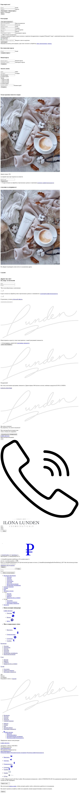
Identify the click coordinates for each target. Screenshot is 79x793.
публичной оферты (17, 299)
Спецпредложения (9, 586)
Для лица (9, 577)
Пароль (17, 9)
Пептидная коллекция (12, 584)
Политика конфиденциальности (15, 737)
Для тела (9, 578)
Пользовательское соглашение (15, 736)
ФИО (16, 71)
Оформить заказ (5, 564)
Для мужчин (10, 581)
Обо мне (9, 593)
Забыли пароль (12, 11)
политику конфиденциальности (45, 182)
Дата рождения (19, 29)
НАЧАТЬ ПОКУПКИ (6, 388)
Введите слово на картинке (22, 40)
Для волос (9, 579)
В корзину (12, 564)
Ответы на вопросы (12, 602)
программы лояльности (23, 343)
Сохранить (3, 64)
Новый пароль (19, 60)
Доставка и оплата (8, 591)
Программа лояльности (13, 603)
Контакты (6, 604)
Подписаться (4, 181)
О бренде (9, 595)
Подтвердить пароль (20, 33)
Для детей (9, 582)
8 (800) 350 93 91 (5, 436)
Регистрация (4, 11)
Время (2, 78)
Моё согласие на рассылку (9, 34)
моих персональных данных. (44, 43)
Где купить (10, 600)
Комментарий (17, 85)
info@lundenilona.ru (6, 751)
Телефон (17, 28)
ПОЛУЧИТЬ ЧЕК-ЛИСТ (6, 302)
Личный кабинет (8, 727)
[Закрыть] (2, 571)
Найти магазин (9, 732)
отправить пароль (5, 53)
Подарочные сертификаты (14, 585)
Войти (2, 14)
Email (16, 7)
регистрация (4, 42)
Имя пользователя (20, 23)
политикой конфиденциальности (49, 293)
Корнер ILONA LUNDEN (13, 597)
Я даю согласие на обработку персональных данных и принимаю (28, 182)
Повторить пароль (20, 62)
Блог (5, 589)
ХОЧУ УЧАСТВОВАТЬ (6, 344)
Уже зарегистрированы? (6, 21)
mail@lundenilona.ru (6, 748)
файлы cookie (12, 786)
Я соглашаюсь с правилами (15, 343)
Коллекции (7, 575)
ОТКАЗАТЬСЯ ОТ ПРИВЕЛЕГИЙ (9, 434)
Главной (14, 678)
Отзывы (6, 588)
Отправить (3, 87)
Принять (3, 791)
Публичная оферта (12, 735)
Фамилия (17, 25)
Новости (9, 596)
